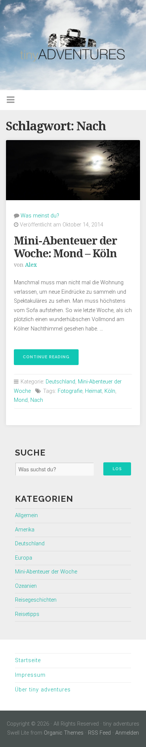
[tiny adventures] (73, 45)
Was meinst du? (40, 216)
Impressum (30, 675)
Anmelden (127, 733)
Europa (23, 558)
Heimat (93, 391)
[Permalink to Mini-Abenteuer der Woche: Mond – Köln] (73, 170)
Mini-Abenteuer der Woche (46, 572)
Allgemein (26, 515)
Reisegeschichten (36, 600)
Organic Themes (63, 733)
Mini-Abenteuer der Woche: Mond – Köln (65, 247)
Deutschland (60, 382)
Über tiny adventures (43, 690)
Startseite (28, 660)
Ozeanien (26, 586)
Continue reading (42, 360)
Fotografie (70, 391)
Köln (109, 391)
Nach (36, 400)
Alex (31, 265)
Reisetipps (27, 614)
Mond (21, 400)
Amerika (24, 530)
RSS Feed (99, 733)
